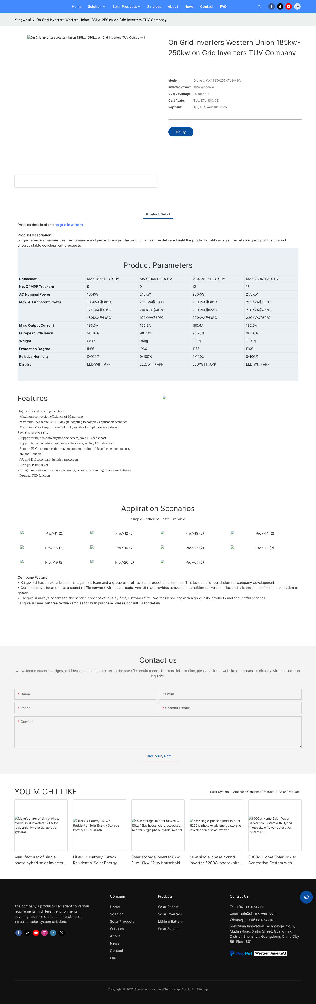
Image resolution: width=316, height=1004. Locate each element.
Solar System (219, 791)
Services (117, 929)
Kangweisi (22, 20)
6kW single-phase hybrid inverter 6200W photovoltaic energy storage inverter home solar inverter (216, 860)
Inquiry (181, 132)
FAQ (113, 958)
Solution (116, 914)
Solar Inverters (170, 914)
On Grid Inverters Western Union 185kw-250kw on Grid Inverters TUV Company (101, 20)
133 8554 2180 (254, 907)
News (114, 943)
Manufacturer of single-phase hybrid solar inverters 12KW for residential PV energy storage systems (39, 860)
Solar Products (289, 791)
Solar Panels (168, 907)
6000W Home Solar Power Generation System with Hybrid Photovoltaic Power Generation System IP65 (272, 860)
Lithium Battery (170, 921)
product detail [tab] (158, 214)
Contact (116, 950)
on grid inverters (69, 225)
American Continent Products (253, 791)
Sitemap (202, 989)
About (115, 936)
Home (115, 907)
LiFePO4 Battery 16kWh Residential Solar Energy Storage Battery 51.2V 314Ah (99, 860)
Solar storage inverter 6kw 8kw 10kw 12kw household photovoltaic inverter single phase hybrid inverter (156, 860)
